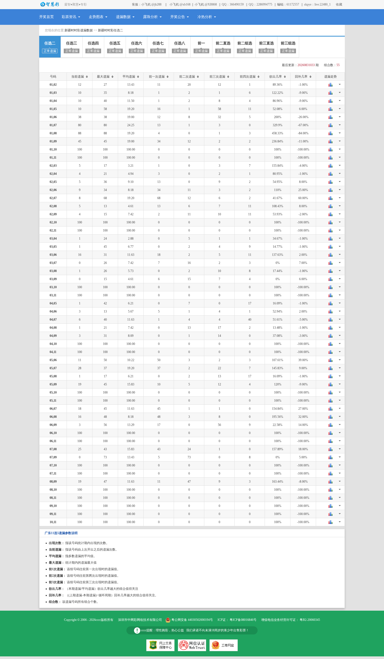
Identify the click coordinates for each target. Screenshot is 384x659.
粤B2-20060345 (310, 620)
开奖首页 (46, 17)
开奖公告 (177, 17)
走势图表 (96, 17)
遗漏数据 (123, 17)
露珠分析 (150, 17)
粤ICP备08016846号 (243, 620)
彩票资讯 (69, 17)
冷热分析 (204, 17)
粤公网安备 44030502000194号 (192, 620)
